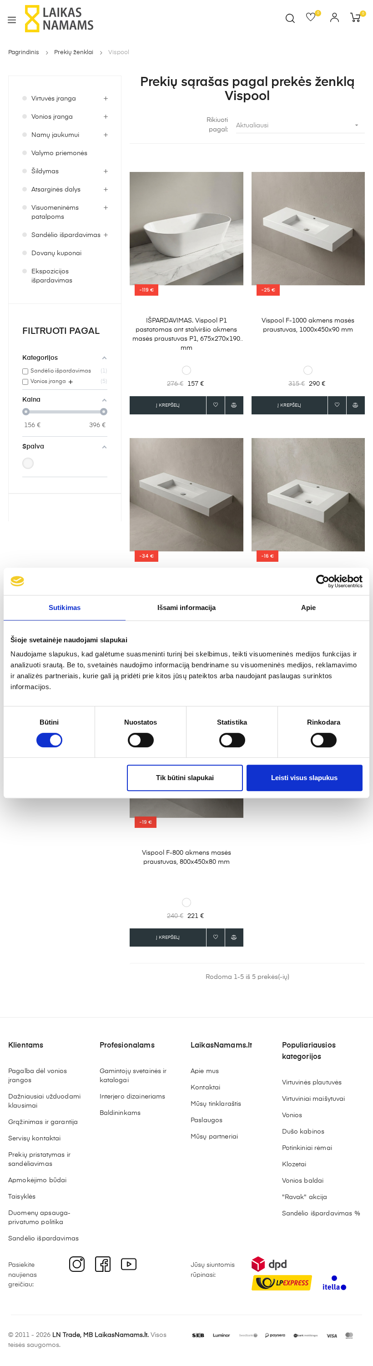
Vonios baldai (303, 1181)
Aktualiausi (298, 125)
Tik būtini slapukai (185, 777)
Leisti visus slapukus (304, 777)
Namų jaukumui (55, 135)
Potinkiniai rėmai (307, 1148)
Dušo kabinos (303, 1132)
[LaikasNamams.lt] (59, 18)
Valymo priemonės (59, 153)
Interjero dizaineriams (133, 1097)
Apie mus (205, 1071)
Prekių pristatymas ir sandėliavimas (39, 1159)
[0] (313, 19)
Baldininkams (120, 1113)
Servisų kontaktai (34, 1138)
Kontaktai (205, 1087)
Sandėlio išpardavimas (66, 235)
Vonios (292, 1115)
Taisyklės (21, 1197)
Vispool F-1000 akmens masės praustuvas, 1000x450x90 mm (308, 325)
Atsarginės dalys (56, 190)
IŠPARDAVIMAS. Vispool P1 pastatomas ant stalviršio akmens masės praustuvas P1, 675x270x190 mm (186, 334)
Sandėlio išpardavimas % (321, 1213)
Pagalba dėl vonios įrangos (37, 1076)
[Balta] (28, 463)
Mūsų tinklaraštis (216, 1104)
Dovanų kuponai (56, 253)
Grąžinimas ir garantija (43, 1122)
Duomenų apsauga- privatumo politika (39, 1217)
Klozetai (294, 1164)
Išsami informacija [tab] (186, 607)
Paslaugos (206, 1120)
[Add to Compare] (234, 405)
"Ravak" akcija (305, 1197)
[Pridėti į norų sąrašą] (216, 405)
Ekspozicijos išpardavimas (51, 276)
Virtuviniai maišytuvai (313, 1099)
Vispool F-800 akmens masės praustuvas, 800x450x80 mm (186, 857)
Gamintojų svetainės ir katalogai (133, 1076)
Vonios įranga (52, 117)
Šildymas (45, 171)
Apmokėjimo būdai (37, 1180)
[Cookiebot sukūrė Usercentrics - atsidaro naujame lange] (323, 581)
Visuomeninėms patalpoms (55, 212)
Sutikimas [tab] (65, 607)
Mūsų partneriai (214, 1137)
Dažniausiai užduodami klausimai (44, 1101)
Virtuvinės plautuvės (312, 1082)
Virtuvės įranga (53, 99)
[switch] (141, 740)
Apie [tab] (308, 607)
